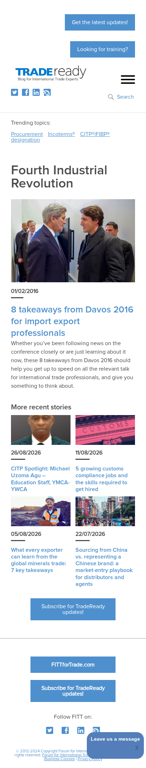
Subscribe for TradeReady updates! (73, 609)
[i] (47, 92)
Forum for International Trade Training (74, 755)
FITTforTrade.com (73, 665)
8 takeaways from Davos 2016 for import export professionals (72, 321)
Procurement (27, 134)
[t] (14, 92)
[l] (36, 92)
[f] (25, 92)
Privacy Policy (90, 759)
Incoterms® (61, 134)
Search (125, 97)
